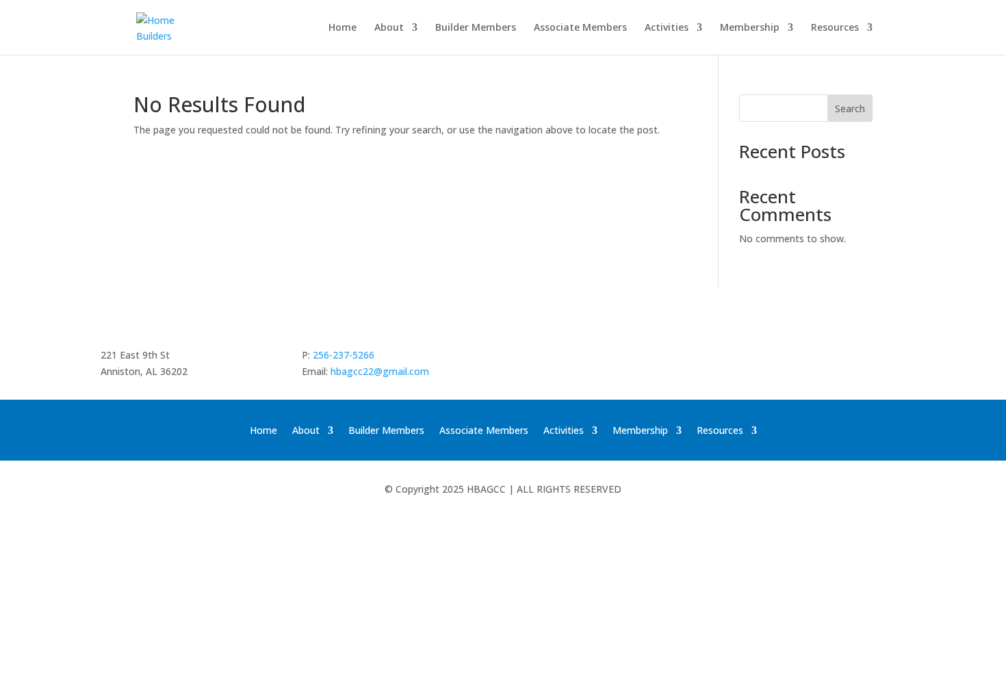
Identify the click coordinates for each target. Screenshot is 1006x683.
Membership (749, 28)
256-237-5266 (343, 354)
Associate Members (580, 28)
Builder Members (475, 28)
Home (342, 28)
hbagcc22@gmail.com (380, 371)
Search (850, 108)
